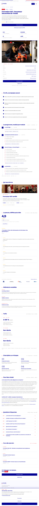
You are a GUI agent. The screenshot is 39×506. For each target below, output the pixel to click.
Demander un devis (19, 81)
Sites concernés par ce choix (6, 495)
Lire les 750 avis (5, 223)
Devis (33, 3)
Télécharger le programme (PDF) (19, 27)
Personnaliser (19, 498)
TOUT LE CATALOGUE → (33, 443)
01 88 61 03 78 (19, 83)
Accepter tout (19, 503)
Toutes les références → (34, 279)
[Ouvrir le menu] (36, 4)
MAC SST (22, 398)
